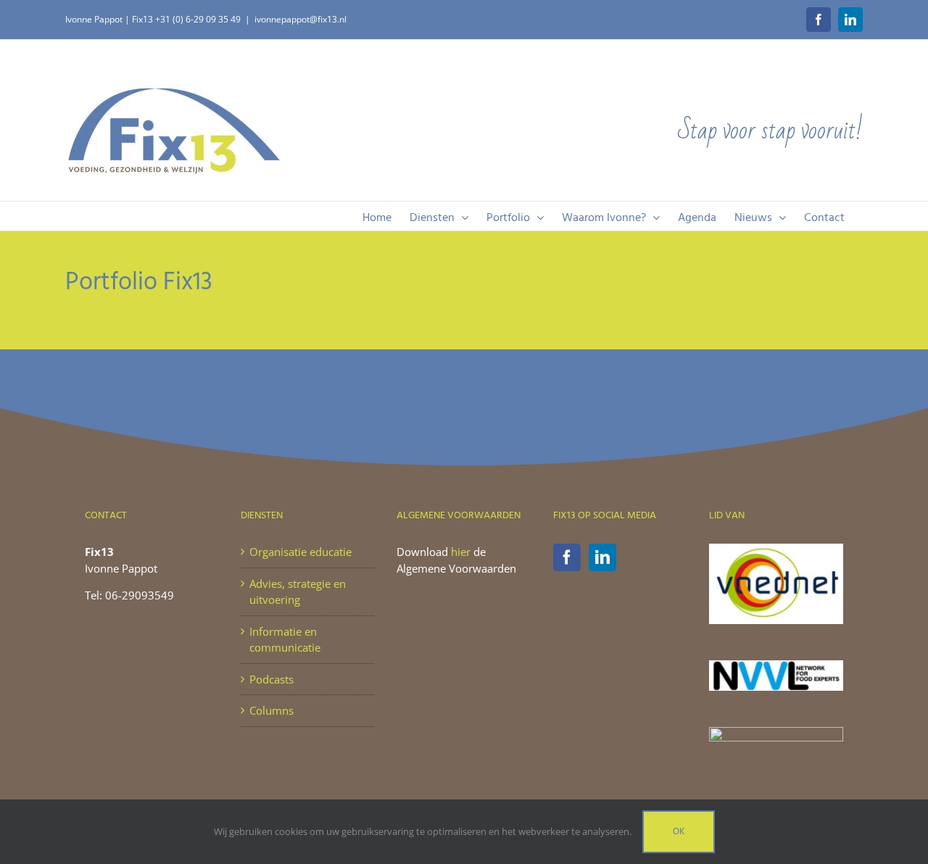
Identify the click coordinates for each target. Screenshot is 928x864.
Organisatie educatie (300, 551)
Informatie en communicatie (284, 639)
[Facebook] (567, 557)
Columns (271, 710)
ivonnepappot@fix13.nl (300, 19)
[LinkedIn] (602, 557)
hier (461, 551)
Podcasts (271, 679)
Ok (678, 831)
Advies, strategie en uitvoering (297, 591)
